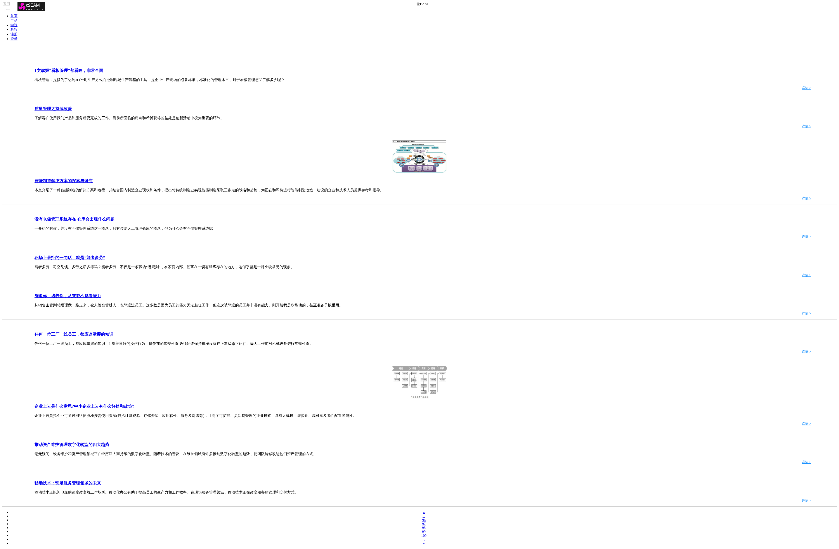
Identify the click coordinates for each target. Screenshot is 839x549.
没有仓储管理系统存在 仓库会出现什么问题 (74, 219)
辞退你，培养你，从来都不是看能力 (68, 295)
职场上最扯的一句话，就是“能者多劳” (70, 257)
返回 (6, 4)
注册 (13, 34)
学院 (13, 25)
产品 (13, 20)
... (424, 516)
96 (424, 520)
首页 (13, 16)
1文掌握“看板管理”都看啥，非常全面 (69, 70)
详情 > (806, 88)
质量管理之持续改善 (53, 108)
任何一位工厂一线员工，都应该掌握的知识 (74, 334)
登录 (13, 39)
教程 (13, 29)
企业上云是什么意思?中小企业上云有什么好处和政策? (84, 406)
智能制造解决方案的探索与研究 (64, 180)
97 (424, 524)
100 (423, 535)
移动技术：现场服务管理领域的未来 (68, 483)
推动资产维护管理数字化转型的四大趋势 (72, 444)
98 (424, 528)
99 (424, 531)
